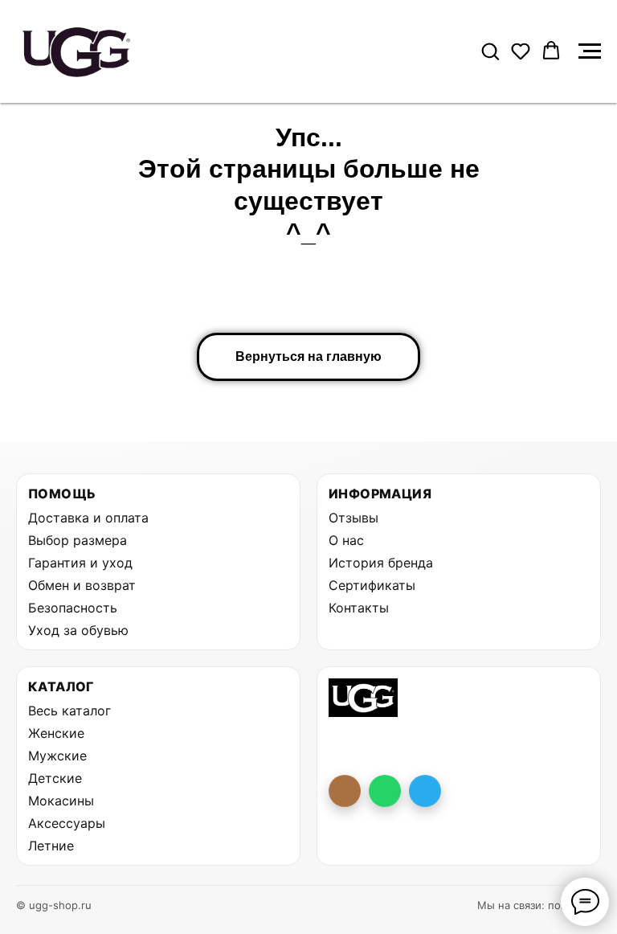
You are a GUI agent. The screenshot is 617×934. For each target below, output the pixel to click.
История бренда (381, 563)
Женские (56, 733)
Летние (51, 846)
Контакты (359, 608)
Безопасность (72, 608)
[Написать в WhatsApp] (385, 791)
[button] (490, 50)
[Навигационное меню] (589, 51)
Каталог (61, 686)
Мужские (57, 756)
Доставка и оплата (88, 518)
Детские (55, 778)
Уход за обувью (78, 630)
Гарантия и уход (80, 563)
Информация (380, 493)
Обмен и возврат (82, 585)
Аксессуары (66, 823)
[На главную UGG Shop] (363, 697)
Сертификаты (372, 585)
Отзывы (353, 518)
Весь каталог (69, 711)
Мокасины (61, 801)
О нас (346, 540)
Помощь (62, 493)
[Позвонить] (345, 791)
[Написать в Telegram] (425, 791)
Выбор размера (77, 540)
